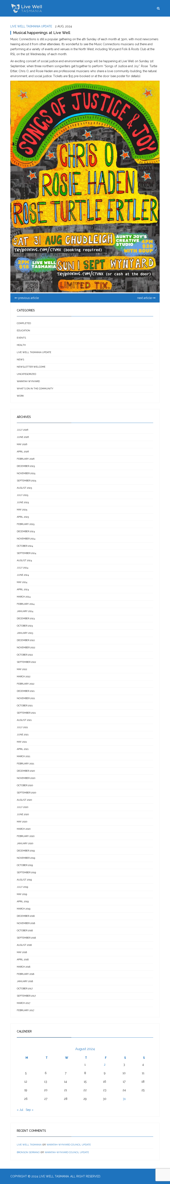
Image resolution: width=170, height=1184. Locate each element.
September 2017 (26, 996)
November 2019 (26, 858)
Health (21, 345)
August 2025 (24, 488)
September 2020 (26, 792)
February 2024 (25, 604)
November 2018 (26, 923)
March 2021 (23, 756)
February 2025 (25, 524)
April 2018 (23, 959)
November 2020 (26, 778)
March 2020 (23, 829)
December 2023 (26, 618)
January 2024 (25, 611)
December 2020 (26, 771)
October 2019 (25, 865)
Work (20, 396)
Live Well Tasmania (29, 1144)
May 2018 (22, 952)
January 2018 (25, 981)
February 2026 (25, 459)
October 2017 (25, 988)
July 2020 (22, 807)
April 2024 (23, 589)
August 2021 (24, 720)
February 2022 (25, 683)
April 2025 (23, 517)
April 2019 (23, 901)
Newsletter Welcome (31, 367)
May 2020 (22, 821)
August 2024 (24, 560)
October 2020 (25, 785)
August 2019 (24, 879)
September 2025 (26, 480)
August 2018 (24, 945)
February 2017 (25, 1010)
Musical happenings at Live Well (41, 32)
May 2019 (22, 894)
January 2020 (25, 843)
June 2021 (23, 734)
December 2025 (26, 466)
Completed (24, 323)
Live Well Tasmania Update (31, 26)
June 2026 (23, 437)
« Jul (20, 1109)
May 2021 (22, 742)
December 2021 (26, 691)
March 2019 (23, 908)
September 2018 (26, 937)
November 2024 (26, 538)
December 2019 (26, 850)
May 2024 (22, 582)
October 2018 (25, 930)
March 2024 (23, 596)
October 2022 (25, 654)
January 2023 (25, 633)
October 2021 (25, 705)
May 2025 (22, 509)
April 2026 (23, 451)
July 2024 (22, 567)
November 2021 (26, 698)
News (20, 359)
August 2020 (24, 800)
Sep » (29, 1109)
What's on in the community (35, 388)
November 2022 (26, 647)
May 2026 (22, 444)
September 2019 (26, 872)
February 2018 (25, 974)
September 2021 (26, 713)
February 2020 (25, 836)
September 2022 (26, 662)
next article (145, 298)
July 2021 (22, 727)
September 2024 (26, 553)
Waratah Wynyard (28, 381)
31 (124, 1098)
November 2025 (26, 473)
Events (21, 337)
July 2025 (22, 495)
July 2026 (22, 430)
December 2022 (26, 640)
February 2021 (25, 763)
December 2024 (26, 531)
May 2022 (22, 669)
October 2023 (25, 625)
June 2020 (23, 814)
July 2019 (22, 887)
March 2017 (23, 1003)
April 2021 (23, 749)
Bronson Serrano (28, 1152)
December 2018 (26, 916)
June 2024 (23, 575)
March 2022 (23, 676)
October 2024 (25, 546)
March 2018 (23, 966)
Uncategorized (26, 374)
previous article (28, 298)
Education (23, 330)
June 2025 (23, 502)
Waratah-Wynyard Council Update (69, 1144)
